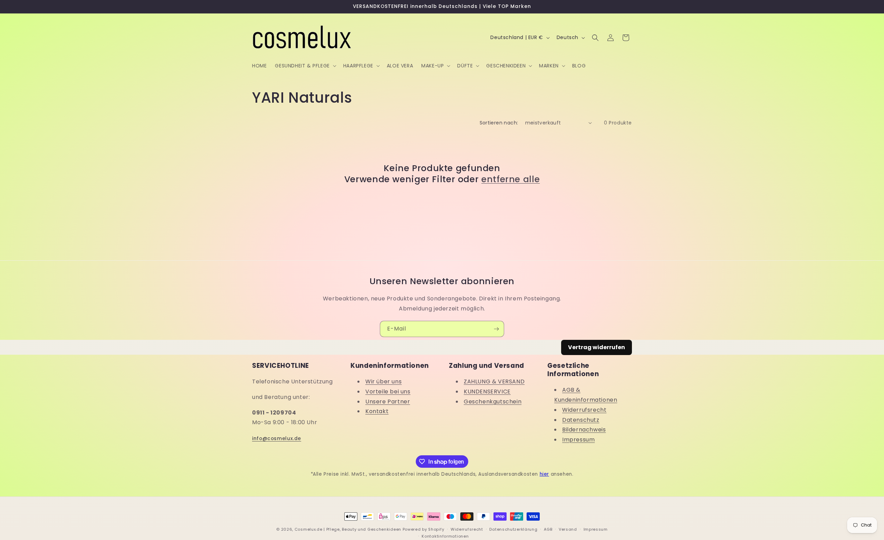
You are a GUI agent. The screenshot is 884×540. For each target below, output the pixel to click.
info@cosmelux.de (276, 438)
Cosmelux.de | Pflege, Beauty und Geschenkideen (348, 529)
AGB (548, 529)
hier (544, 474)
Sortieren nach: (499, 122)
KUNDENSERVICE (487, 391)
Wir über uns (383, 381)
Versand (568, 529)
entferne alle (510, 179)
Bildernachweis (584, 430)
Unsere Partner (387, 402)
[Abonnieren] (496, 329)
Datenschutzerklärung (513, 529)
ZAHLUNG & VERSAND (494, 381)
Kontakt (376, 412)
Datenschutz (580, 420)
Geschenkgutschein (492, 402)
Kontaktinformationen (445, 536)
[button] (305, 65)
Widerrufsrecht (584, 410)
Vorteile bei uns (388, 391)
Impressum (578, 440)
